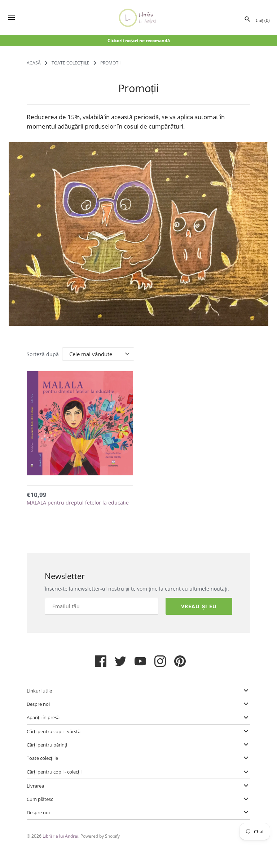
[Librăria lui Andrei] (138, 17)
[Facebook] (100, 664)
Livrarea (35, 786)
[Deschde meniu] (11, 18)
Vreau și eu (199, 606)
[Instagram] (160, 664)
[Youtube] (140, 664)
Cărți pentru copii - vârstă (53, 731)
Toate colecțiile (42, 758)
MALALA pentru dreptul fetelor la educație (78, 502)
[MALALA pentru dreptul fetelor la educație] (80, 424)
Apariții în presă (43, 717)
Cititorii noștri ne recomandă (138, 40)
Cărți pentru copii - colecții (54, 771)
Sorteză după (43, 354)
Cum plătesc (40, 799)
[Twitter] (120, 664)
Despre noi (38, 704)
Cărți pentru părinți (47, 744)
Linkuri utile (39, 690)
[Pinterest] (180, 664)
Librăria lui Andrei (60, 836)
